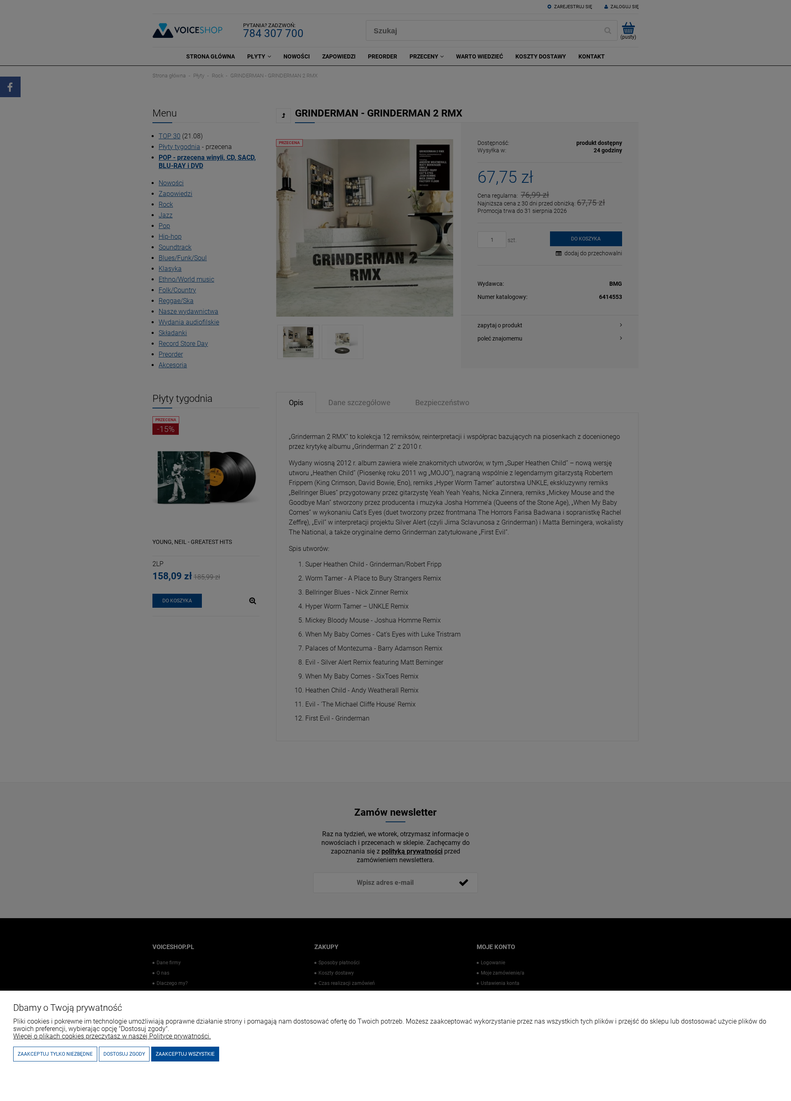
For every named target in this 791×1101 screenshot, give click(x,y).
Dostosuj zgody (124, 1054)
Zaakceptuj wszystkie (185, 1054)
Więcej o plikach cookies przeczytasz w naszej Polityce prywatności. (112, 1036)
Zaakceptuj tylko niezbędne (55, 1054)
